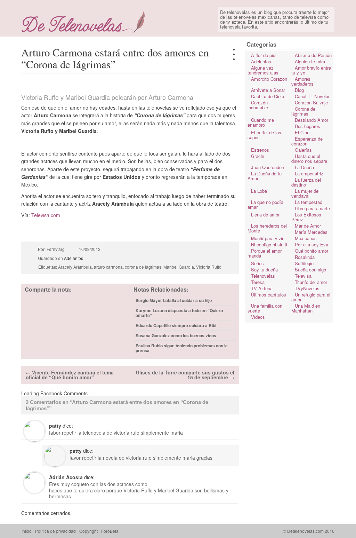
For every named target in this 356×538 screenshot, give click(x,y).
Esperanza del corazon (307, 141)
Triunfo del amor (311, 282)
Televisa (303, 275)
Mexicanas (306, 238)
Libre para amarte (312, 208)
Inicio (27, 531)
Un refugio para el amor (310, 297)
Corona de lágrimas (303, 111)
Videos (258, 317)
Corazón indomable (258, 105)
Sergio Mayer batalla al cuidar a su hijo (174, 300)
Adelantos (73, 258)
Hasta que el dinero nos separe (309, 158)
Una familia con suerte (265, 308)
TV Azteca (262, 288)
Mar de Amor (308, 225)
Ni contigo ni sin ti (269, 244)
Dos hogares (307, 126)
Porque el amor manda (265, 253)
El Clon (302, 132)
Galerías (303, 150)
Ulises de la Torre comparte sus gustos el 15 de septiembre (185, 375)
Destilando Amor (311, 120)
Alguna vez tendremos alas (263, 70)
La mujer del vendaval (305, 193)
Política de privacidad (55, 531)
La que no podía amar (265, 204)
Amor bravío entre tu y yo (311, 70)
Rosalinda (305, 257)
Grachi (257, 156)
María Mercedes (311, 232)
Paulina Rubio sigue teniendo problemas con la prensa (182, 348)
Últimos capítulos (268, 294)
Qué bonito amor (311, 250)
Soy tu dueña (264, 269)
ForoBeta (110, 531)
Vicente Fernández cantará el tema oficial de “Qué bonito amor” (70, 375)
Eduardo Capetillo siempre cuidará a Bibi (176, 325)
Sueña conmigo (310, 269)
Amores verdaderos (302, 81)
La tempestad (308, 202)
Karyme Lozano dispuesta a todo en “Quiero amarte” (179, 312)
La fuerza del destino (306, 182)
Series (257, 263)
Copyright (88, 531)
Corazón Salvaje (311, 102)
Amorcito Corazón (269, 79)
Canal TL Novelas (313, 96)
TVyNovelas (307, 288)
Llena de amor (265, 214)
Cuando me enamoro (261, 122)
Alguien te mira (310, 61)
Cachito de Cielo (267, 96)
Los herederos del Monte (267, 228)
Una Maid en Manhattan (305, 308)
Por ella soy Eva (311, 244)
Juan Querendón (267, 167)
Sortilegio (304, 263)
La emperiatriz (309, 173)
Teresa (258, 282)
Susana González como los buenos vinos (176, 335)
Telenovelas (263, 275)
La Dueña (304, 167)
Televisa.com (45, 215)
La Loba (259, 191)
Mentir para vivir (267, 238)
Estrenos (260, 150)
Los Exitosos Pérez (306, 217)
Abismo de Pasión (313, 55)
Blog (299, 90)
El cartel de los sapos (264, 135)
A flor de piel (263, 55)
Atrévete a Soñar (268, 90)
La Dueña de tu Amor (265, 176)
